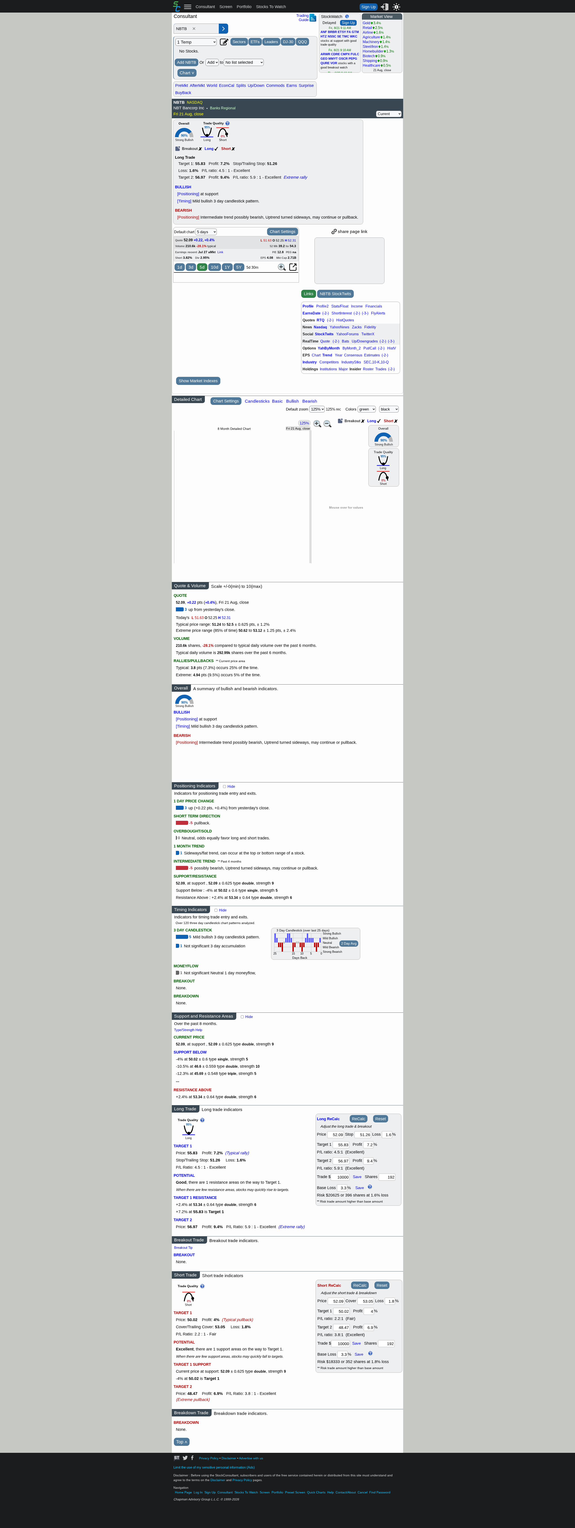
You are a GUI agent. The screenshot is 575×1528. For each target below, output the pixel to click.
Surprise (306, 85)
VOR (333, 63)
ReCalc (358, 1119)
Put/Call (369, 348)
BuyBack (183, 92)
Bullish (292, 401)
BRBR (332, 32)
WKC (353, 36)
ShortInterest (342, 313)
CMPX (345, 54)
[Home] (176, 10)
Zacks (357, 327)
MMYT (333, 59)
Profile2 (322, 306)
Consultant (205, 6)
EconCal (226, 85)
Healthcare (371, 65)
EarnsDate (312, 313)
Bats (345, 341)
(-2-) (325, 313)
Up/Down (256, 85)
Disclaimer (228, 1458)
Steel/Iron (370, 46)
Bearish (309, 401)
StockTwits (324, 334)
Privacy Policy (209, 1458)
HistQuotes (345, 320)
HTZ (324, 36)
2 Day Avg (348, 943)
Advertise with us (251, 1458)
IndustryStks (351, 362)
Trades (380, 369)
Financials (373, 306)
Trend (327, 355)
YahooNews (339, 327)
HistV (391, 348)
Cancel (362, 1492)
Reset (380, 1119)
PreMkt (181, 85)
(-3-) (365, 313)
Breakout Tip (183, 1247)
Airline (368, 32)
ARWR (325, 54)
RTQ (320, 320)
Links (308, 293)
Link (220, 252)
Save (357, 1176)
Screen (225, 6)
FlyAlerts (378, 313)
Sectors (239, 41)
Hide (231, 786)
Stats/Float (339, 306)
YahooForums (347, 334)
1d (179, 267)
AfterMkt (197, 85)
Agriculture (371, 37)
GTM (355, 32)
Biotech (369, 56)
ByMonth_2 (352, 348)
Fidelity (370, 327)
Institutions (328, 369)
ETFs (255, 41)
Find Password (379, 1492)
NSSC (332, 36)
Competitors (329, 362)
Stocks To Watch (271, 6)
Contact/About (346, 1492)
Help (330, 1492)
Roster (368, 369)
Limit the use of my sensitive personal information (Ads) (214, 1467)
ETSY (342, 32)
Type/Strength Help (188, 1030)
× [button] (194, 28)
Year (338, 355)
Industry (310, 362)
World (212, 85)
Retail (367, 27)
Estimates (372, 355)
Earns (291, 85)
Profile (308, 306)
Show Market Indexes (198, 381)
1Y (227, 267)
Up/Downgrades (365, 341)
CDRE (335, 54)
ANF (324, 32)
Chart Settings (282, 231)
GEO (324, 59)
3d (190, 267)
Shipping (370, 60)
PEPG (353, 59)
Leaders (271, 41)
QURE (325, 63)
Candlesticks (257, 401)
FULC (355, 54)
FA (349, 32)
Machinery (371, 42)
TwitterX (367, 334)
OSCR (343, 59)
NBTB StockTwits (335, 293)
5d (202, 267)
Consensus (353, 355)
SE (339, 36)
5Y (239, 267)
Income (357, 306)
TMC (345, 36)
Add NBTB (186, 62)
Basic (277, 401)
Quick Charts (316, 1492)
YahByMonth (329, 348)
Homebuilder (373, 51)
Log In (198, 1492)
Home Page (183, 1492)
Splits (241, 85)
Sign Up (368, 7)
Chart (187, 73)
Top (181, 1442)
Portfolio (244, 6)
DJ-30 (288, 41)
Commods (275, 85)
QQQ (302, 41)
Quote (325, 341)
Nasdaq (320, 327)
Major (343, 369)
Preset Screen (295, 1492)
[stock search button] (223, 29)
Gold (366, 23)
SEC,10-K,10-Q (376, 362)
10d (214, 267)
